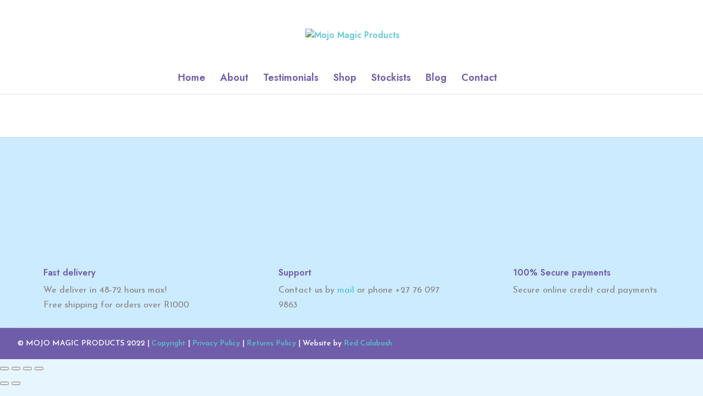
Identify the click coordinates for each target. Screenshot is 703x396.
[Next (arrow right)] (16, 383)
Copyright (169, 343)
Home (191, 79)
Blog (436, 79)
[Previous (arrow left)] (4, 383)
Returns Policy (271, 343)
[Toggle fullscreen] (16, 368)
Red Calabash (368, 343)
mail (345, 290)
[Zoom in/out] (4, 368)
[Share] (27, 368)
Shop (344, 79)
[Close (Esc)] (39, 368)
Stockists (391, 79)
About (234, 79)
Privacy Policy (216, 343)
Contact (479, 79)
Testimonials (291, 79)
